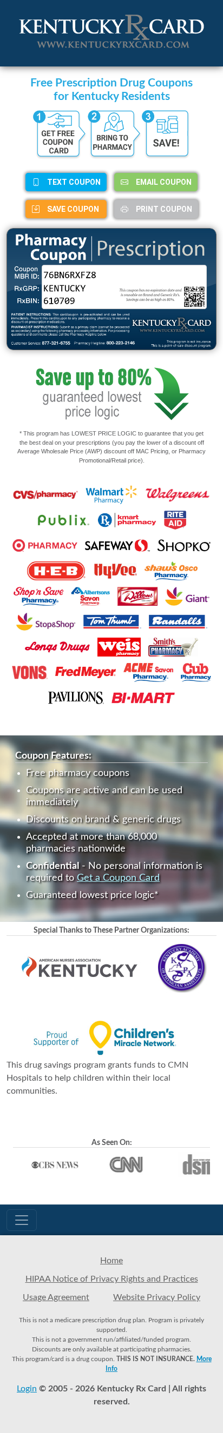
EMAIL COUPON (163, 182)
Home (111, 1260)
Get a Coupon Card (118, 878)
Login (27, 1388)
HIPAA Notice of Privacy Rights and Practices (111, 1279)
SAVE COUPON (72, 209)
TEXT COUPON (73, 182)
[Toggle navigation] (21, 1220)
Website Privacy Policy (156, 1297)
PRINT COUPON (163, 209)
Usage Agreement (56, 1297)
